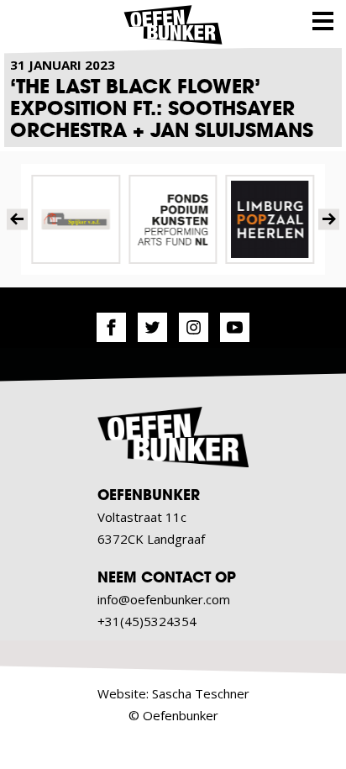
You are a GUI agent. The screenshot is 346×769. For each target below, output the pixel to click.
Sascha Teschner (200, 693)
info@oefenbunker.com (163, 599)
